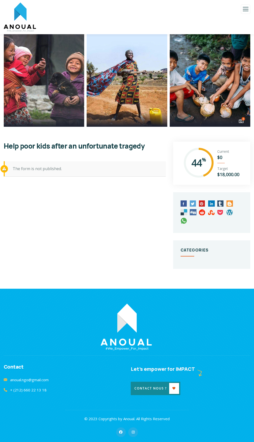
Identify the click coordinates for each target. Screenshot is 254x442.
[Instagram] (133, 432)
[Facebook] (121, 432)
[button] (242, 80)
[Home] (127, 327)
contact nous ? (150, 388)
